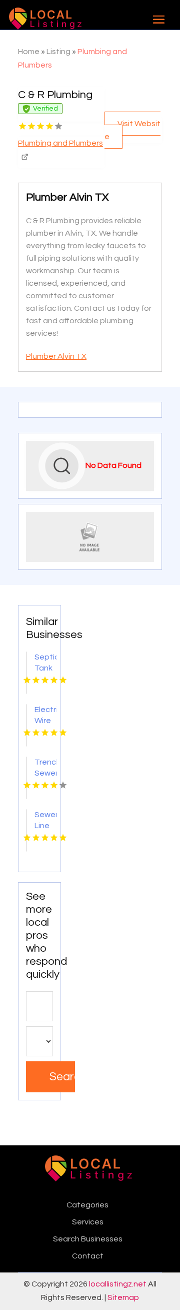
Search (62, 1077)
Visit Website (132, 130)
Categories (87, 1204)
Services (88, 1221)
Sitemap (123, 1297)
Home (29, 52)
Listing (58, 52)
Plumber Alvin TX (56, 356)
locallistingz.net (117, 1284)
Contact (88, 1255)
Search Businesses (87, 1238)
